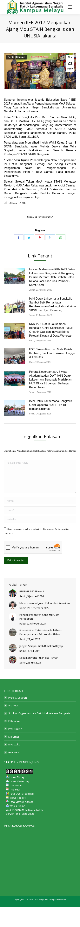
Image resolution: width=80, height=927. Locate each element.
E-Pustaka (14, 744)
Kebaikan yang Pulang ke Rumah (38, 657)
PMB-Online (15, 729)
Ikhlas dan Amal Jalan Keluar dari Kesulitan (44, 603)
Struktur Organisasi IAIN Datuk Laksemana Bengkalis (39, 713)
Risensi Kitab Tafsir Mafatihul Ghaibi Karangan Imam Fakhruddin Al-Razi (40, 632)
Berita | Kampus (16, 57)
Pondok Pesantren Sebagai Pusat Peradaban (39, 616)
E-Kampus (14, 721)
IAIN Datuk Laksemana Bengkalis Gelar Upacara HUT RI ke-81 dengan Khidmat (50, 404)
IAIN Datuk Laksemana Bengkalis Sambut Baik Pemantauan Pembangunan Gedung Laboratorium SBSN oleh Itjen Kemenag (52, 304)
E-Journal (13, 736)
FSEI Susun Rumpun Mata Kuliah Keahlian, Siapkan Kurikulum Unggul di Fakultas (52, 353)
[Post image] (14, 276)
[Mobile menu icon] (70, 7)
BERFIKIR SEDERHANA (31, 591)
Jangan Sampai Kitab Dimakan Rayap (41, 646)
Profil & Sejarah (17, 697)
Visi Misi (13, 705)
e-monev (13, 752)
